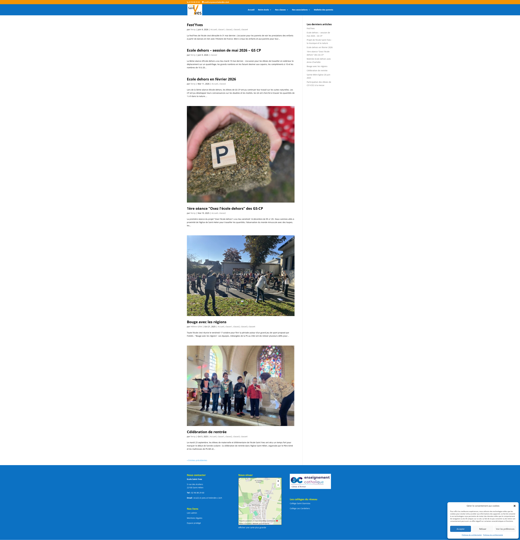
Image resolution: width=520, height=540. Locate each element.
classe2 (229, 29)
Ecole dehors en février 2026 (211, 79)
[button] (514, 506)
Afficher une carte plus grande (252, 527)
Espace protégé (194, 523)
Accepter (461, 529)
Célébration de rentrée (207, 431)
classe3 (236, 29)
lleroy (193, 29)
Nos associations (300, 10)
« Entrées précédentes (197, 460)
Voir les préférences (505, 529)
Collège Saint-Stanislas (300, 503)
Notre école (263, 10)
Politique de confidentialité (472, 535)
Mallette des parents (323, 10)
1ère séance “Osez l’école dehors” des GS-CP (225, 208)
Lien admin (192, 513)
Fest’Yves (195, 24)
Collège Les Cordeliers (300, 508)
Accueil (251, 10)
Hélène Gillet (196, 326)
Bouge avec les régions (206, 321)
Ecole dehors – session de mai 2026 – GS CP (224, 50)
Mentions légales (194, 518)
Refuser (482, 529)
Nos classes (280, 10)
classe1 (221, 29)
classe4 (244, 29)
